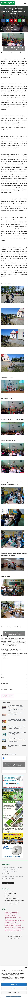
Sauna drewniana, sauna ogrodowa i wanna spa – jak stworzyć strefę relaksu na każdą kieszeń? (17, 727)
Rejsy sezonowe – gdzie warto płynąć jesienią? (15, 713)
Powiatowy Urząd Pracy (11, 922)
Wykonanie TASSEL (14, 938)
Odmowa (14, 988)
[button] (26, 967)
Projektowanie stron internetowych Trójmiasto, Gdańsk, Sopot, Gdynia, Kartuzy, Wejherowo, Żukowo (15, 929)
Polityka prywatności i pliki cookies (13, 996)
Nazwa (3, 677)
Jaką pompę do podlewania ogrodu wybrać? (17, 746)
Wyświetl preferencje (14, 992)
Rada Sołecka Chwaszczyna (13, 902)
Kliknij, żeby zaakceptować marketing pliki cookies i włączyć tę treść (14, 48)
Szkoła (17, 24)
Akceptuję (14, 984)
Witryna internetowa (7, 689)
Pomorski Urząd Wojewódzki (13, 925)
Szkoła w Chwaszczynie (11, 903)
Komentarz (4, 658)
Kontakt (7, 895)
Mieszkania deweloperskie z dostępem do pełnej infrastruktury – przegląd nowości (17, 740)
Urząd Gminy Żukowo (11, 915)
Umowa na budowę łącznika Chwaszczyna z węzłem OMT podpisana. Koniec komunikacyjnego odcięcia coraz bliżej (16, 708)
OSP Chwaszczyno (10, 897)
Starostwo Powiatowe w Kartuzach (15, 920)
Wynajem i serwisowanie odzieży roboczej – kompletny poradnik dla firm (17, 720)
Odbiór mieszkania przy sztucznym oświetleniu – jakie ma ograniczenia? (17, 733)
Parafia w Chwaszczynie (12, 898)
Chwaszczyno (9, 892)
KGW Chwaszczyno (10, 893)
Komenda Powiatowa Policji (13, 924)
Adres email (5, 683)
